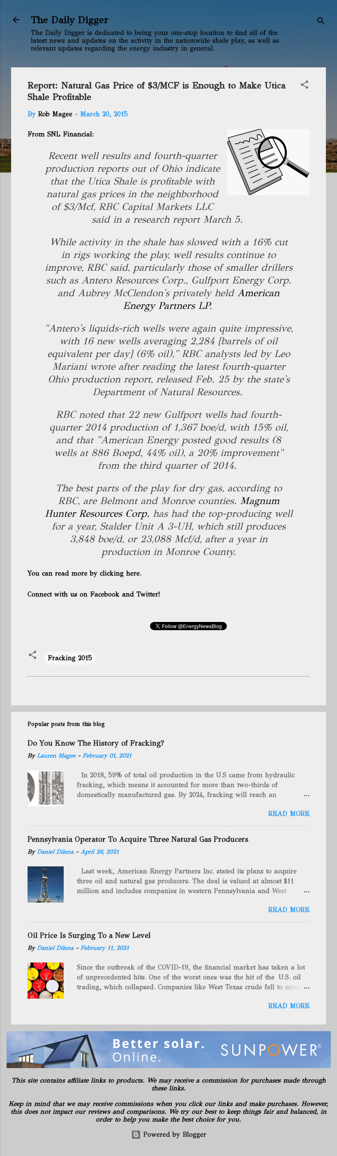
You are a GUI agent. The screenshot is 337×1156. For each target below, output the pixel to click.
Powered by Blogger (173, 1134)
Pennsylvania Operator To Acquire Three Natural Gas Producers (138, 839)
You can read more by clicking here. (84, 573)
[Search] (321, 22)
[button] (304, 86)
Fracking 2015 (70, 658)
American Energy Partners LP (201, 299)
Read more (288, 813)
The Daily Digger (69, 20)
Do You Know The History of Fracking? (96, 743)
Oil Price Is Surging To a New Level (89, 935)
